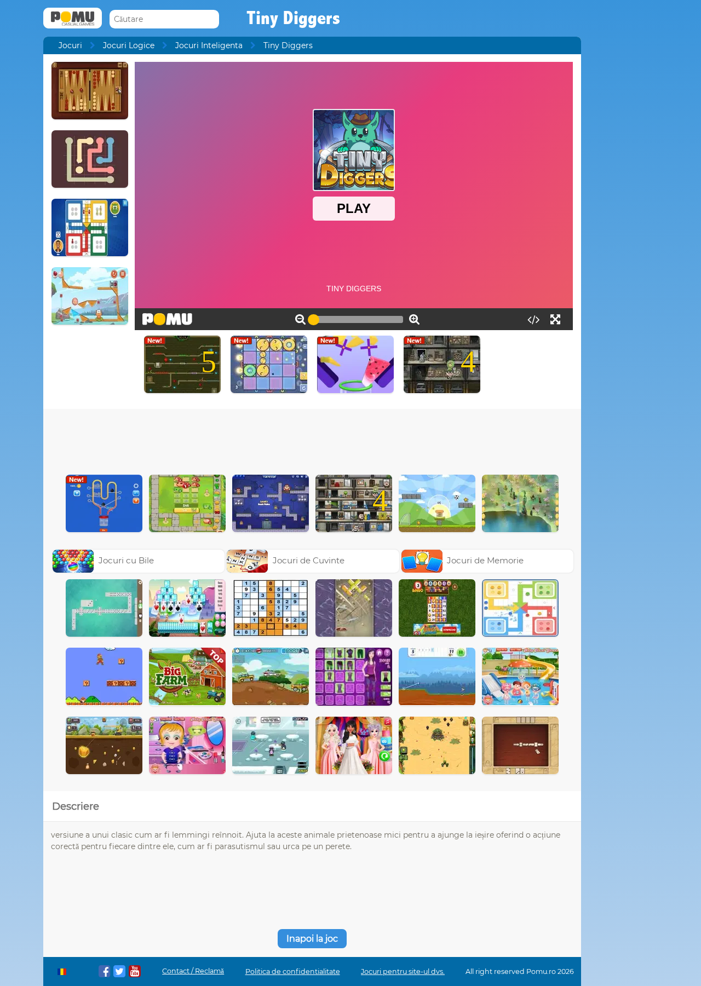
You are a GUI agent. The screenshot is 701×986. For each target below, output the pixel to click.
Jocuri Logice (128, 45)
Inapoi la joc (312, 938)
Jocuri (70, 45)
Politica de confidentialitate (292, 971)
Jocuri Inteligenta (209, 45)
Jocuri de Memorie (485, 560)
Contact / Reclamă (193, 971)
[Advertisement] (312, 439)
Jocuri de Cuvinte (308, 560)
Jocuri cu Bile (126, 560)
